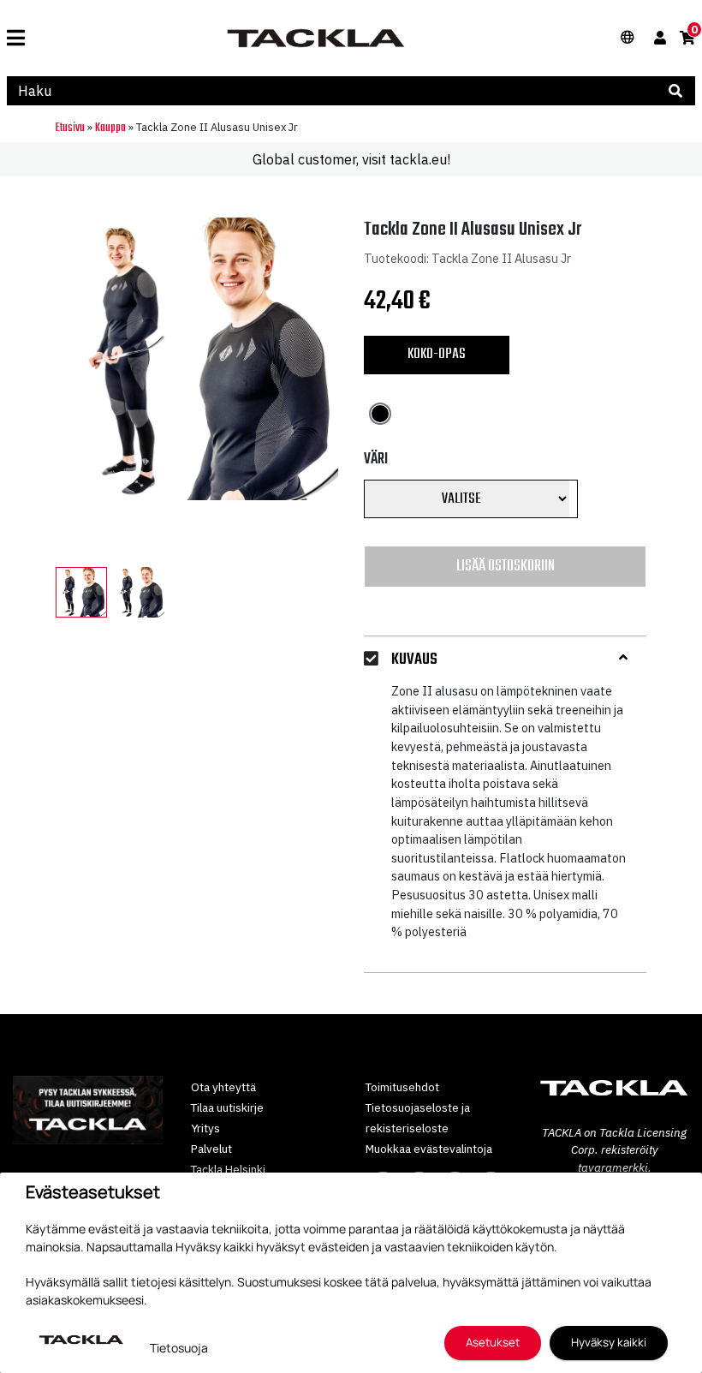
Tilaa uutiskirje (227, 1107)
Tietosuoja (179, 1348)
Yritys (205, 1128)
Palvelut (211, 1148)
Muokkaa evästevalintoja (429, 1148)
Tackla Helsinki (228, 1169)
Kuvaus (414, 660)
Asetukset (493, 1342)
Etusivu (70, 128)
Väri (376, 459)
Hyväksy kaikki (608, 1342)
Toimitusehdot (402, 1087)
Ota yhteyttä (223, 1087)
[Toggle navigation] (16, 37)
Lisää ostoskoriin (505, 566)
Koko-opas (437, 354)
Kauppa (110, 128)
